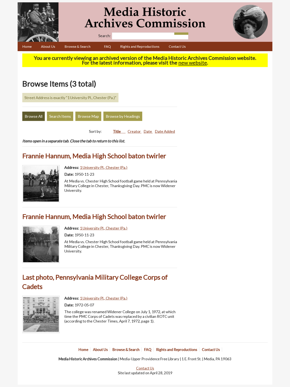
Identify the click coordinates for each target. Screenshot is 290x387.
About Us (48, 46)
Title (117, 131)
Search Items (60, 116)
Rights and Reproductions (139, 46)
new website (192, 62)
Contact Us (177, 46)
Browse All (33, 116)
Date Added (165, 131)
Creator (134, 131)
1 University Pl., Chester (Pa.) (103, 167)
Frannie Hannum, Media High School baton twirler (94, 156)
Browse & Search (77, 46)
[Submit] (184, 33)
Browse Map (88, 116)
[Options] (177, 33)
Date (148, 131)
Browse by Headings (123, 116)
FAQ (107, 46)
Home (27, 46)
